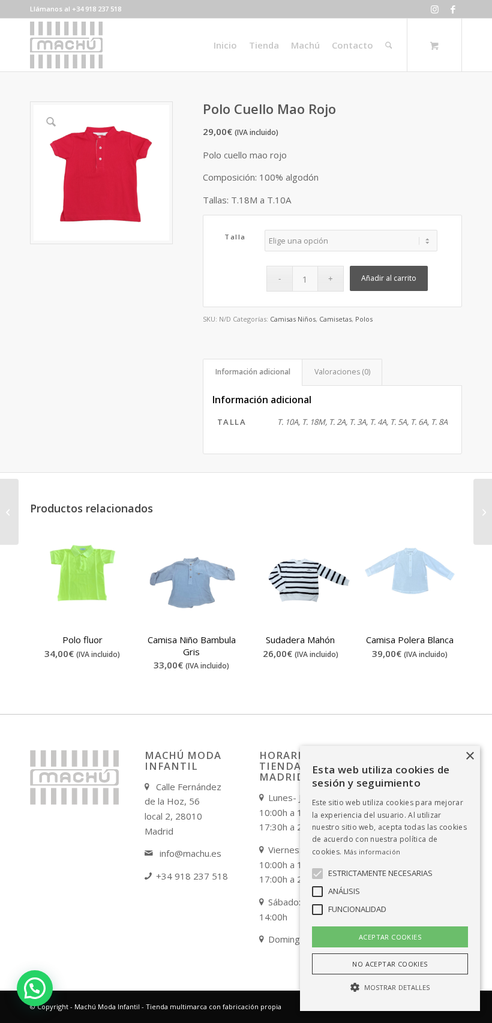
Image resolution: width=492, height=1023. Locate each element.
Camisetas (335, 318)
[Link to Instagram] (434, 9)
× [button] (469, 756)
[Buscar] (388, 45)
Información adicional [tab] (252, 372)
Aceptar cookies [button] (390, 936)
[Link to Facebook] (453, 9)
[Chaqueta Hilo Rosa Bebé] (482, 512)
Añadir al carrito (388, 278)
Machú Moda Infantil (107, 1006)
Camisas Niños (293, 318)
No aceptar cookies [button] (389, 963)
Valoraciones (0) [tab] (342, 372)
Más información (372, 851)
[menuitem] (225, 45)
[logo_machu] (66, 45)
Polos (364, 318)
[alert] (390, 878)
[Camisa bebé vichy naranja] (9, 512)
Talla (235, 236)
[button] (35, 988)
